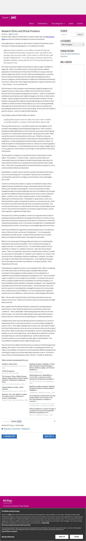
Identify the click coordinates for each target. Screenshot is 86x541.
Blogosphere (7, 429)
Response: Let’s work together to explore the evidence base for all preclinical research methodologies (14, 396)
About (31, 23)
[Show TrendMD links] (54, 421)
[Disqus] (29, 466)
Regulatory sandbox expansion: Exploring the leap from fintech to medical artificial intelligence (42, 388)
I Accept (76, 537)
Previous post (10, 437)
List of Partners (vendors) (9, 531)
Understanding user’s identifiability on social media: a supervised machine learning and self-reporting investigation (41, 377)
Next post (48, 437)
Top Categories (57, 23)
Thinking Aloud (26, 429)
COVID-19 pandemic (8, 371)
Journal (80, 23)
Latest (70, 23)
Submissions (42, 23)
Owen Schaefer (66, 54)
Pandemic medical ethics (9, 364)
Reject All (62, 537)
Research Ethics (16, 429)
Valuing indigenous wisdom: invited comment (12, 388)
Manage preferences (8, 537)
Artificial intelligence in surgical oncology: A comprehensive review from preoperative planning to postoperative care (42, 410)
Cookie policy (45, 523)
